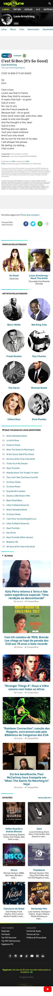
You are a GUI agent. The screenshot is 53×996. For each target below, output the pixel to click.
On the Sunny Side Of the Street (20, 454)
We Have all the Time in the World (20, 459)
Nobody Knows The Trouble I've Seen (22, 473)
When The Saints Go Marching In (20, 450)
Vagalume (13, 3)
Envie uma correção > (30, 215)
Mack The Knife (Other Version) (19, 537)
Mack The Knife (13, 468)
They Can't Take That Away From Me (22, 477)
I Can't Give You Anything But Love (21, 519)
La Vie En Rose (12, 440)
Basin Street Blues (14, 500)
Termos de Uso (32, 934)
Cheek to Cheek (13, 445)
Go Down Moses (13, 487)
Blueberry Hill (12, 542)
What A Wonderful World (16, 436)
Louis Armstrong (9, 65)
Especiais (5, 931)
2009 (13, 161)
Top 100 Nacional (8, 938)
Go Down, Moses (13, 482)
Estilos (28, 9)
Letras (4, 29)
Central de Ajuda (33, 931)
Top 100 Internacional (10, 941)
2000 (27, 161)
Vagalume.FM (44, 798)
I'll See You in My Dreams (17, 463)
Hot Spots (5, 934)
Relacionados (33, 29)
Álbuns (13, 29)
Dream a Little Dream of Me (18, 496)
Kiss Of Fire (11, 533)
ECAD (3, 164)
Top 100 (17, 9)
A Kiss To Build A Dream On (17, 505)
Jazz (16, 23)
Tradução (17, 56)
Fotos (21, 29)
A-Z (38, 9)
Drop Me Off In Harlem (15, 491)
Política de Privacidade (36, 938)
